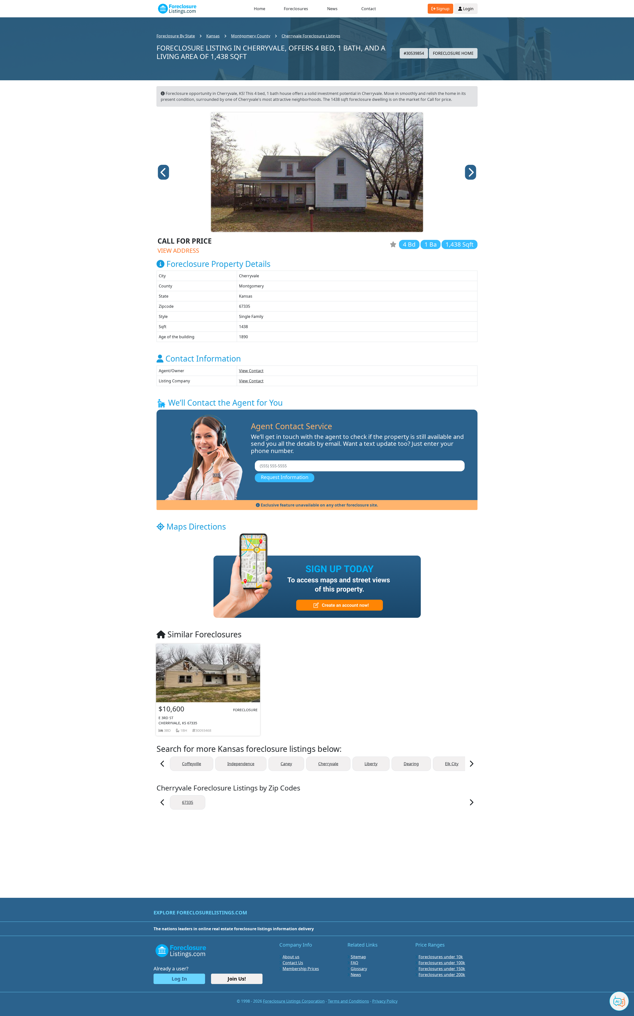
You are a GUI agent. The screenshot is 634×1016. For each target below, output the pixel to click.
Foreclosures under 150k (442, 968)
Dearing (411, 763)
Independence (240, 763)
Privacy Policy (384, 1001)
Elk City (451, 763)
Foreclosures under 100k (442, 962)
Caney (286, 763)
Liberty (371, 763)
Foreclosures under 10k (441, 957)
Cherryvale (328, 763)
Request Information (284, 477)
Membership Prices (301, 968)
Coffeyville (191, 763)
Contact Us (293, 962)
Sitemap (358, 957)
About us (291, 957)
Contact (368, 8)
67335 (187, 802)
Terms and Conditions (348, 1001)
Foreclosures (296, 8)
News (332, 8)
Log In (179, 978)
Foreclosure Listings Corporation (294, 1001)
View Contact (251, 370)
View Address (178, 250)
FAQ (354, 962)
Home (259, 8)
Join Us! (237, 978)
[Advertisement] (317, 851)
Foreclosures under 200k (442, 974)
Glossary (359, 968)
